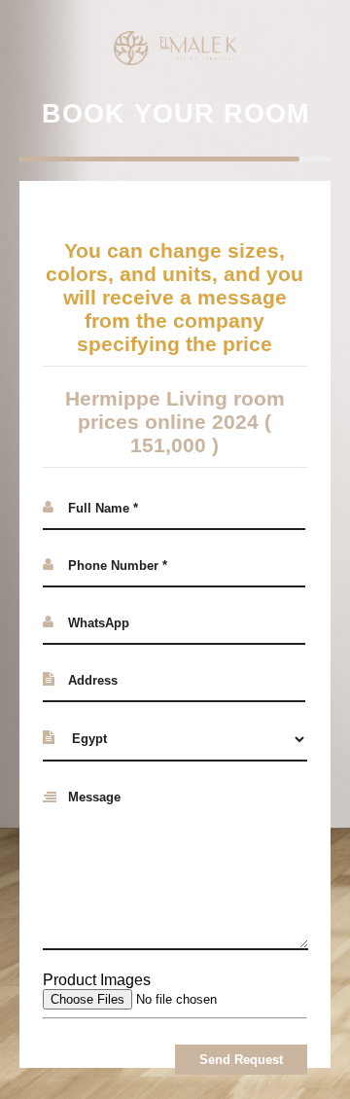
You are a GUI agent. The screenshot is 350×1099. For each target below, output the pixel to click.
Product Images (97, 980)
